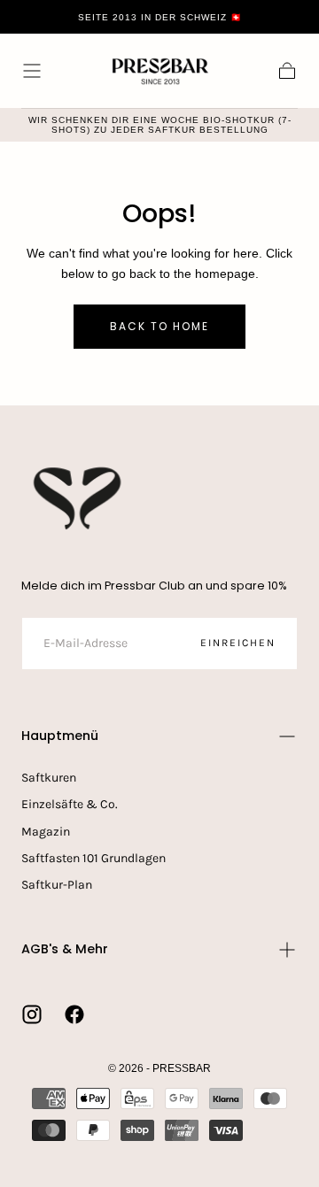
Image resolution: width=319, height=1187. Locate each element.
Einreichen (238, 642)
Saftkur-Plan (56, 884)
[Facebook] (74, 1014)
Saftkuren (48, 777)
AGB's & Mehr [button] (64, 949)
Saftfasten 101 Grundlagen (93, 858)
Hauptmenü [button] (59, 735)
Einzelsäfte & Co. (69, 804)
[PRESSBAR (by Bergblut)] (78, 498)
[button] (32, 70)
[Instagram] (31, 1014)
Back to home (159, 326)
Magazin (45, 831)
